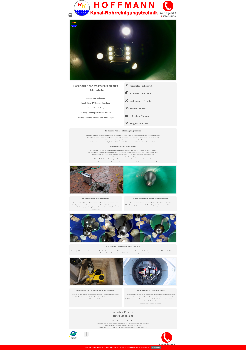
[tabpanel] (95, 101)
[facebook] (86, 334)
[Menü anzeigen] (70, 15)
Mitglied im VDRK (139, 123)
